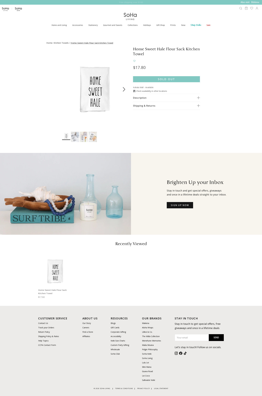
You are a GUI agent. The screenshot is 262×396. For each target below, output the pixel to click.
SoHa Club (115, 354)
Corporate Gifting (118, 332)
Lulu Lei (145, 362)
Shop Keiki (196, 25)
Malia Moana (148, 345)
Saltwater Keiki (148, 380)
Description (140, 97)
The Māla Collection (151, 336)
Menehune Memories (151, 340)
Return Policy (44, 332)
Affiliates (86, 336)
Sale (208, 25)
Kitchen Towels (62, 42)
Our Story (86, 323)
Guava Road (147, 371)
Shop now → (153, 2)
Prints (173, 25)
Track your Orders (46, 327)
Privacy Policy (143, 388)
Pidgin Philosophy (150, 349)
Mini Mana (146, 367)
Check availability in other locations (151, 91)
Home (49, 42)
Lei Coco (146, 375)
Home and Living (59, 25)
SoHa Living (147, 358)
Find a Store (87, 332)
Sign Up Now (180, 205)
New (183, 25)
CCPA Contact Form (47, 345)
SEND (216, 337)
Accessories (77, 25)
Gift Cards (115, 327)
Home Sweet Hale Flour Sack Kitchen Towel (92, 42)
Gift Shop (160, 25)
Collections (133, 25)
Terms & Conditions (124, 388)
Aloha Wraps (147, 327)
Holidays (147, 25)
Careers (85, 327)
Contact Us (43, 323)
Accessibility (116, 336)
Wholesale (115, 349)
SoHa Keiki (146, 354)
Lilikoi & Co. (147, 332)
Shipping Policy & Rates (48, 336)
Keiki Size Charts (118, 340)
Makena (145, 323)
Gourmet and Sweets (112, 25)
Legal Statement (161, 388)
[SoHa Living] (130, 16)
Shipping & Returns (144, 105)
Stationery (93, 25)
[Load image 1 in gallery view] (94, 88)
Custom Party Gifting (120, 345)
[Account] (257, 8)
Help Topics (43, 340)
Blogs (113, 323)
